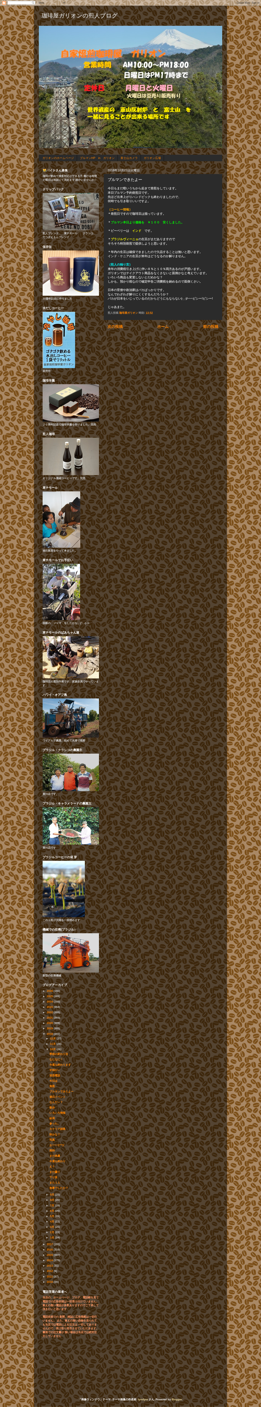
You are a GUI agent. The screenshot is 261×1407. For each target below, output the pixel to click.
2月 (52, 1232)
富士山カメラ (129, 158)
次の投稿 (115, 326)
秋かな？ (54, 1134)
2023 (50, 1006)
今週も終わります (60, 1064)
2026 (50, 990)
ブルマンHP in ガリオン (97, 158)
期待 (52, 1150)
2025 (50, 996)
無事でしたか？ (58, 1187)
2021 (50, 1017)
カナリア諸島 (57, 1128)
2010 (50, 1281)
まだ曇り (54, 1171)
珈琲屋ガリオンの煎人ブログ (80, 15)
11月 (53, 1043)
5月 (52, 1216)
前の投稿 (210, 326)
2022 (50, 1012)
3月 (52, 1226)
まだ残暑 (54, 1155)
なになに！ (56, 1059)
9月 (52, 1194)
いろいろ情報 (57, 1112)
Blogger (177, 1399)
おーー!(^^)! (56, 1145)
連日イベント (57, 1096)
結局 (52, 1118)
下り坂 (53, 1177)
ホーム (163, 326)
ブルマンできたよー (61, 1091)
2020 (50, 1023)
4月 (52, 1221)
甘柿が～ (54, 1070)
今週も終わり (57, 1161)
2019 (50, 1028)
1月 (52, 1237)
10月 (53, 1049)
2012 (50, 1271)
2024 (50, 1001)
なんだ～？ (56, 1102)
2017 (50, 1244)
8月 (52, 1199)
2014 (50, 1260)
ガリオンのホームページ (58, 158)
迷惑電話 (54, 1075)
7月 (52, 1205)
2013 (50, 1265)
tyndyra (143, 1399)
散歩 (52, 1107)
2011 (50, 1276)
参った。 (54, 1123)
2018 (50, 1033)
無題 (52, 1086)
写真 (52, 1139)
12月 (53, 1038)
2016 (50, 1249)
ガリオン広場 (152, 158)
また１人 (54, 1182)
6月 (52, 1210)
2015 (50, 1254)
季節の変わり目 (58, 1053)
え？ (52, 1166)
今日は (53, 1080)
